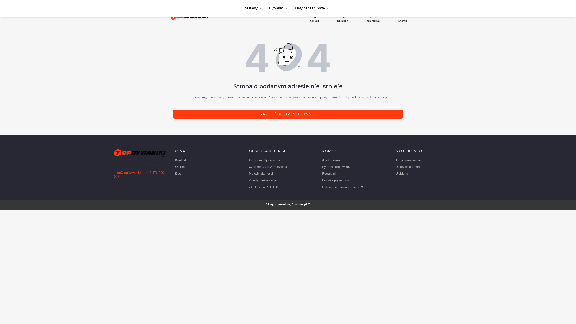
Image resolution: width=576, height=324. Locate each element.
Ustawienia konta (408, 167)
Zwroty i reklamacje (263, 180)
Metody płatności (261, 173)
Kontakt (180, 160)
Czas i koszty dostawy (264, 160)
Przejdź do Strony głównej (288, 114)
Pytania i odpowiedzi (336, 167)
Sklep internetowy (286, 204)
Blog (178, 173)
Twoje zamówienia (409, 160)
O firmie (181, 167)
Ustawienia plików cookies (341, 187)
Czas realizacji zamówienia (268, 167)
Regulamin (330, 173)
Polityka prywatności (336, 180)
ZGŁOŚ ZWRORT (262, 187)
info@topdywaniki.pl (129, 173)
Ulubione (402, 173)
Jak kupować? (332, 160)
